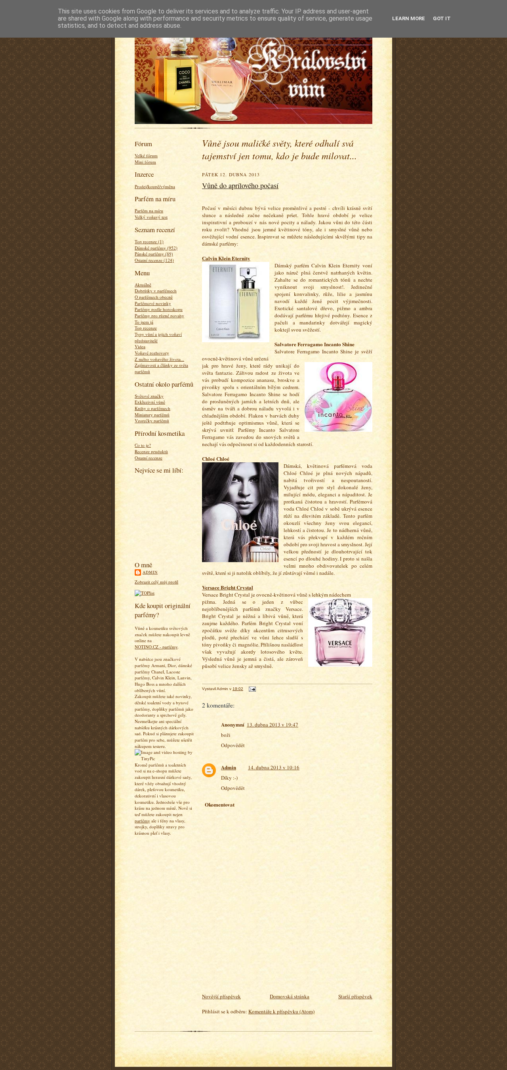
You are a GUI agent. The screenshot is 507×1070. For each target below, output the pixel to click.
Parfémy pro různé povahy (159, 316)
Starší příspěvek (355, 996)
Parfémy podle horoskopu (159, 309)
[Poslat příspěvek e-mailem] (251, 689)
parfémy (142, 821)
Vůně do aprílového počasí (240, 185)
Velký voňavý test (151, 217)
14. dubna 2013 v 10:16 (273, 767)
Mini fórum (145, 162)
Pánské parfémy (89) (154, 254)
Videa (140, 346)
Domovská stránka (289, 996)
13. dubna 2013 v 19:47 (272, 724)
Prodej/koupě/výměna (155, 186)
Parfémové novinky (153, 303)
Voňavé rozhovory (152, 353)
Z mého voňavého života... (159, 359)
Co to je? (143, 445)
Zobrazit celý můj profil (156, 582)
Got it (442, 18)
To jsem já (144, 322)
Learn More (408, 18)
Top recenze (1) (149, 241)
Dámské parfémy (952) (156, 248)
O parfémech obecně (154, 297)
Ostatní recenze (148, 458)
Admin (150, 572)
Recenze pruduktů (151, 451)
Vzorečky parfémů (152, 420)
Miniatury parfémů (152, 415)
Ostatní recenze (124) (154, 260)
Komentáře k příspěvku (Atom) (281, 1011)
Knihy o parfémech (152, 408)
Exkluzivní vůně (150, 402)
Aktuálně (143, 285)
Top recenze (146, 328)
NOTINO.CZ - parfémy (156, 647)
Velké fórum (146, 155)
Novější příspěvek (221, 996)
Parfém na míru (149, 211)
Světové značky (149, 396)
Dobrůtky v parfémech (156, 291)
